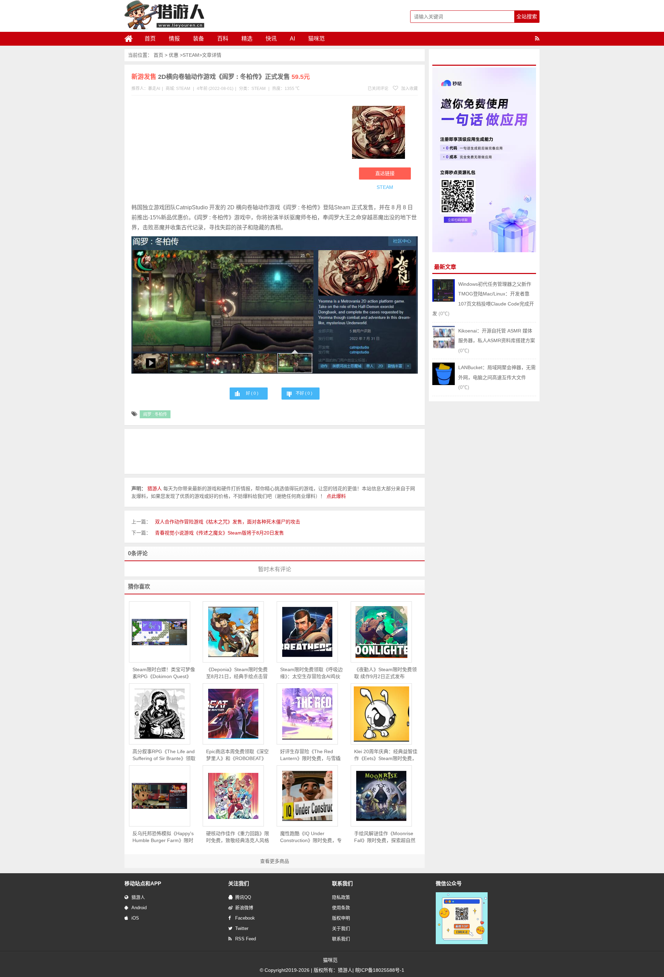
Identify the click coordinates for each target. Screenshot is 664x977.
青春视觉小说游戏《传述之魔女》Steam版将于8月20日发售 (219, 533)
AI (292, 39)
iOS (135, 918)
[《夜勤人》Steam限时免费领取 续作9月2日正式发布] (381, 632)
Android (139, 907)
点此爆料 (336, 496)
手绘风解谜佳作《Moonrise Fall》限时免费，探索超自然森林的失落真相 (384, 837)
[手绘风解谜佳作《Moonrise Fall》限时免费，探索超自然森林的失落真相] (381, 796)
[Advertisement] (238, 150)
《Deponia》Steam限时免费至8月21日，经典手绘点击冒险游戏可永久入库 (237, 673)
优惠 (173, 55)
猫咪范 (316, 39)
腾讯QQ (243, 897)
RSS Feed (245, 938)
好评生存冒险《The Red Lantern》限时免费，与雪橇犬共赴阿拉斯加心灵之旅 (310, 755)
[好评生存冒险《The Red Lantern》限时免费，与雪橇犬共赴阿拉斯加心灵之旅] (307, 714)
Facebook (245, 918)
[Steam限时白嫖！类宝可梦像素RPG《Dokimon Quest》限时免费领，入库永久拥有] (159, 632)
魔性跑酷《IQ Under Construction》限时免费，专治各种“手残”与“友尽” (311, 837)
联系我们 (341, 938)
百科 (222, 39)
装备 (198, 39)
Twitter (241, 928)
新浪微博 (244, 907)
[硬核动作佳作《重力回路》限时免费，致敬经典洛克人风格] (233, 796)
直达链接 (385, 173)
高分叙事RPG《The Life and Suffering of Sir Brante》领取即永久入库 (163, 755)
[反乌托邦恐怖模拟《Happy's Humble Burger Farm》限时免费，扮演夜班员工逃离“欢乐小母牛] (159, 796)
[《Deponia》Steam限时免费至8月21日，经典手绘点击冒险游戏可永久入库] (233, 632)
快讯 (271, 39)
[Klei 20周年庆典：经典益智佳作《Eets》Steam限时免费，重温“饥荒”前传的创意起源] (381, 714)
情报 (174, 39)
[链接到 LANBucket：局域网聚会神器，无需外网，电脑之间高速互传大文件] (443, 383)
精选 (246, 39)
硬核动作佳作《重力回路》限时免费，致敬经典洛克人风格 (237, 837)
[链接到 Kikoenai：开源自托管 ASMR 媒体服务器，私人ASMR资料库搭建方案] (443, 346)
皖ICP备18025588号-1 (379, 970)
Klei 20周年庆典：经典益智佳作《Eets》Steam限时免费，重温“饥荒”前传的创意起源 (385, 755)
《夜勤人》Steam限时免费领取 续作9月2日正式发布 (385, 673)
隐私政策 (341, 897)
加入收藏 (409, 88)
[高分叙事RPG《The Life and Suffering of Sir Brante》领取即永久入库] (159, 714)
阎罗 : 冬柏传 (155, 414)
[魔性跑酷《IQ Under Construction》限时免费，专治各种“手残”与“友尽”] (307, 796)
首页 (150, 39)
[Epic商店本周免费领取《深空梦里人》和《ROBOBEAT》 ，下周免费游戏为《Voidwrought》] (233, 714)
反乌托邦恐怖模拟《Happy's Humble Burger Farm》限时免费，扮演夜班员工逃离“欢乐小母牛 (163, 837)
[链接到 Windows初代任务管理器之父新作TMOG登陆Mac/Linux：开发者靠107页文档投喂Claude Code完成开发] (443, 300)
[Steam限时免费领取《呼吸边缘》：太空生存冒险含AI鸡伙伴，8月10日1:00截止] (307, 632)
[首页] (131, 39)
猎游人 (138, 897)
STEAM (191, 55)
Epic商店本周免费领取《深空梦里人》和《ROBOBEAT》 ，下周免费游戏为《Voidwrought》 (237, 755)
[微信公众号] (462, 942)
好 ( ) (252, 393)
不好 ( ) (304, 393)
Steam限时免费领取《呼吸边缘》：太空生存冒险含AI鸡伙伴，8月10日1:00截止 (311, 673)
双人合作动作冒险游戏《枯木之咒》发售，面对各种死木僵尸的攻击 (227, 521)
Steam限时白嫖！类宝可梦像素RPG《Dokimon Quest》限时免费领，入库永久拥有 (163, 673)
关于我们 (341, 928)
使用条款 (341, 907)
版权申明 (341, 918)
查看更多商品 (274, 861)
